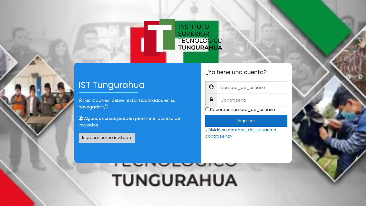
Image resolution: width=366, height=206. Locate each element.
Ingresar (246, 121)
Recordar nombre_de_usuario (242, 109)
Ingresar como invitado (106, 137)
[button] (107, 107)
